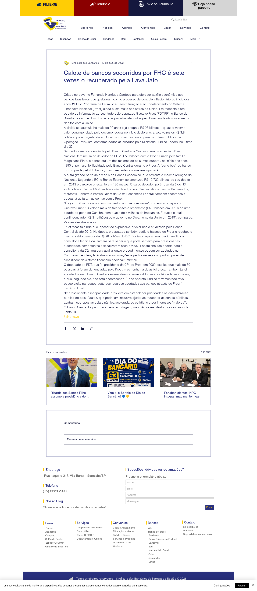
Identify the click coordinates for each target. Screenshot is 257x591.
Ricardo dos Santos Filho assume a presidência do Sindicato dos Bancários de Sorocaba (70, 394)
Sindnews (65, 38)
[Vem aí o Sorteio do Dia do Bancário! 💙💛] (128, 372)
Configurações (222, 585)
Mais (193, 38)
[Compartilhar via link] (91, 328)
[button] (167, 26)
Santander (138, 38)
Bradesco (108, 38)
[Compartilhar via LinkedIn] (82, 328)
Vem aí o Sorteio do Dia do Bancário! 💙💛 (126, 394)
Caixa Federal (159, 38)
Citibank (178, 38)
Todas (49, 38)
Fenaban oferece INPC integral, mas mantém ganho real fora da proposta (184, 394)
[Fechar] (253, 585)
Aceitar (242, 585)
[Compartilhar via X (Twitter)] (74, 328)
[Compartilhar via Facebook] (65, 328)
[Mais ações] (191, 63)
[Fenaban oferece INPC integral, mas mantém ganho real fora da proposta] (185, 372)
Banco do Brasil (87, 38)
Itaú (123, 38)
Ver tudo (206, 351)
